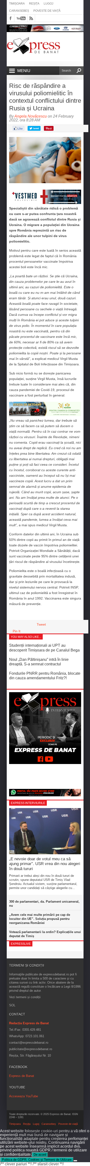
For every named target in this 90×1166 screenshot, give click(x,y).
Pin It (16, 631)
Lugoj (48, 3)
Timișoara (17, 3)
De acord (40, 1154)
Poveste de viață (46, 10)
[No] (75, 1160)
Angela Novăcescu (30, 116)
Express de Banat (21, 1076)
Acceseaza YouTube (23, 1096)
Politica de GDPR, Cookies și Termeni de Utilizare (37, 1159)
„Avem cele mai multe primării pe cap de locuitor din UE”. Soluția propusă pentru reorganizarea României (39, 919)
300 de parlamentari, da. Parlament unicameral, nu (44, 903)
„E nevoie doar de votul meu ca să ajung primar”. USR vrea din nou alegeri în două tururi (44, 864)
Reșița (34, 3)
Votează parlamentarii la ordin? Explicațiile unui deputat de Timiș (45, 934)
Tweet (41, 624)
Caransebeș (19, 10)
